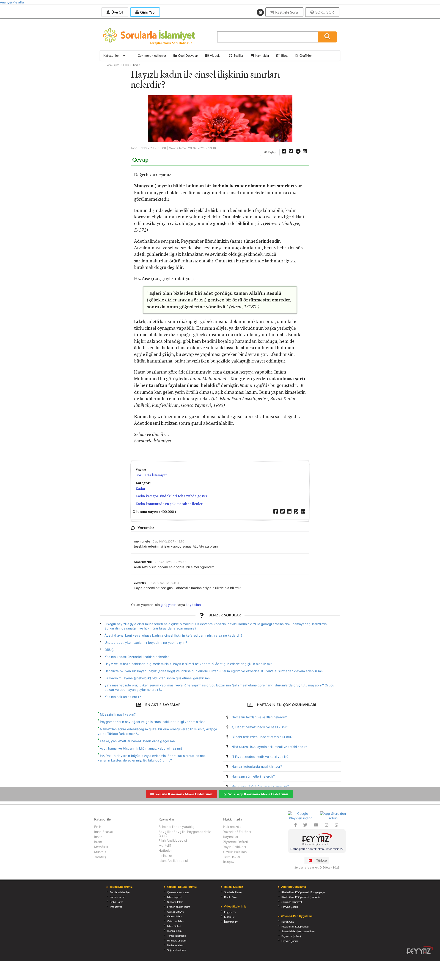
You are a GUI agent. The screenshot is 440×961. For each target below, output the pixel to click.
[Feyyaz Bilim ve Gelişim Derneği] (317, 840)
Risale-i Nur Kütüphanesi (295, 926)
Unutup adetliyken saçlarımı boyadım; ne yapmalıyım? (145, 642)
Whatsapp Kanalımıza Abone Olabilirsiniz (258, 794)
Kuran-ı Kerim (117, 897)
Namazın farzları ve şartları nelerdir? (259, 717)
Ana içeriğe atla (12, 2)
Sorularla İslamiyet (151, 475)
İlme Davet (116, 906)
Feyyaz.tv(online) (291, 936)
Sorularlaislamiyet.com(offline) (298, 931)
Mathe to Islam (175, 945)
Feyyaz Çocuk (289, 906)
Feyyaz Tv (230, 912)
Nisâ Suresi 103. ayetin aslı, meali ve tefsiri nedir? (269, 747)
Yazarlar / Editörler (237, 832)
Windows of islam (176, 940)
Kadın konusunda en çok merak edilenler (169, 504)
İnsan (98, 837)
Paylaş (271, 152)
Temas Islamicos (176, 935)
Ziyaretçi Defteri (235, 842)
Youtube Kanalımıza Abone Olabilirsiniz (183, 794)
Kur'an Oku (287, 921)
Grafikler (306, 55)
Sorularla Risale (233, 892)
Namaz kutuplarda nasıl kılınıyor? (256, 766)
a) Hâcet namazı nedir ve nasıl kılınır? (259, 727)
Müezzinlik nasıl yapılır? (118, 714)
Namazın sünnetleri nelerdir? (253, 776)
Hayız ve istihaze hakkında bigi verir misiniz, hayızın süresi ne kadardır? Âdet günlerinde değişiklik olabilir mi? (188, 664)
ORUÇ (109, 650)
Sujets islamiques (176, 950)
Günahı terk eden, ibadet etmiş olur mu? (262, 737)
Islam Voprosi (174, 897)
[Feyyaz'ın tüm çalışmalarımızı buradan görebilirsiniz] (419, 950)
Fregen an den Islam (178, 906)
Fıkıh (126, 65)
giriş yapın (168, 605)
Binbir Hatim (116, 902)
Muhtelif (100, 852)
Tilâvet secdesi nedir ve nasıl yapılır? (260, 757)
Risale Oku (230, 897)
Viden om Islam (175, 921)
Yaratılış (100, 857)
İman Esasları (104, 832)
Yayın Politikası (234, 847)
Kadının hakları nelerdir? (122, 697)
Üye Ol (116, 12)
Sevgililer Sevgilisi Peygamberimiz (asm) (185, 833)
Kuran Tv (229, 917)
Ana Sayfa (113, 65)
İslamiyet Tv (231, 921)
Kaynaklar (231, 837)
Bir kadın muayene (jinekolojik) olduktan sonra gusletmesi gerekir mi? (157, 678)
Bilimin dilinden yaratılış (176, 827)
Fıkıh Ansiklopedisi (173, 840)
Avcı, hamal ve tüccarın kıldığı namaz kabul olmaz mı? (141, 748)
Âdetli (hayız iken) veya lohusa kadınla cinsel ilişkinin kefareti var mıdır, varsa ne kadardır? (173, 635)
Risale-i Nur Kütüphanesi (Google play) (303, 892)
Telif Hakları (232, 857)
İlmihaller (165, 855)
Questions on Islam (178, 892)
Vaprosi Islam (174, 916)
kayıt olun (193, 605)
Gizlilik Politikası (235, 852)
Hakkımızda (232, 827)
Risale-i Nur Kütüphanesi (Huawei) (300, 897)
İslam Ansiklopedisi (173, 861)
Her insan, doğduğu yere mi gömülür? (260, 786)
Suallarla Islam (175, 902)
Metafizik (101, 847)
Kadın (136, 65)
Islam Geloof (174, 926)
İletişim (228, 862)
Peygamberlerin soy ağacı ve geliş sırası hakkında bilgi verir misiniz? (152, 722)
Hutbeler (165, 850)
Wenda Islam (174, 931)
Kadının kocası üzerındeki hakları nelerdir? (136, 657)
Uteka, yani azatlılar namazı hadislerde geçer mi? (137, 741)
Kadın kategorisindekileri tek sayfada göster (171, 496)
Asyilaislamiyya (175, 911)
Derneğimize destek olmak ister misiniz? (316, 849)
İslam (98, 842)
